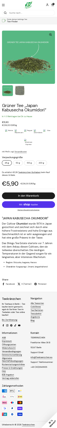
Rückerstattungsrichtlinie (13, 364)
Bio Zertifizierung (9, 320)
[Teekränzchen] (28, 5)
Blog (33, 320)
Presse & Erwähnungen (12, 368)
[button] (52, 5)
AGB (4, 337)
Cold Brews (36, 306)
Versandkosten (20, 152)
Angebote (35, 317)
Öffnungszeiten (9, 344)
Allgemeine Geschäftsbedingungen (12, 359)
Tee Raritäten (37, 310)
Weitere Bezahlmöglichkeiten (28, 210)
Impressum (7, 341)
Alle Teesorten (37, 303)
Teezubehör (36, 313)
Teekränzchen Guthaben (29, 172)
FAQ (4, 371)
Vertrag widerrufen (10, 378)
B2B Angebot (8, 374)
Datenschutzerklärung (12, 354)
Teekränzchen (28, 424)
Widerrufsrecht (9, 348)
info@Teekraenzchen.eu (41, 357)
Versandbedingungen (11, 351)
